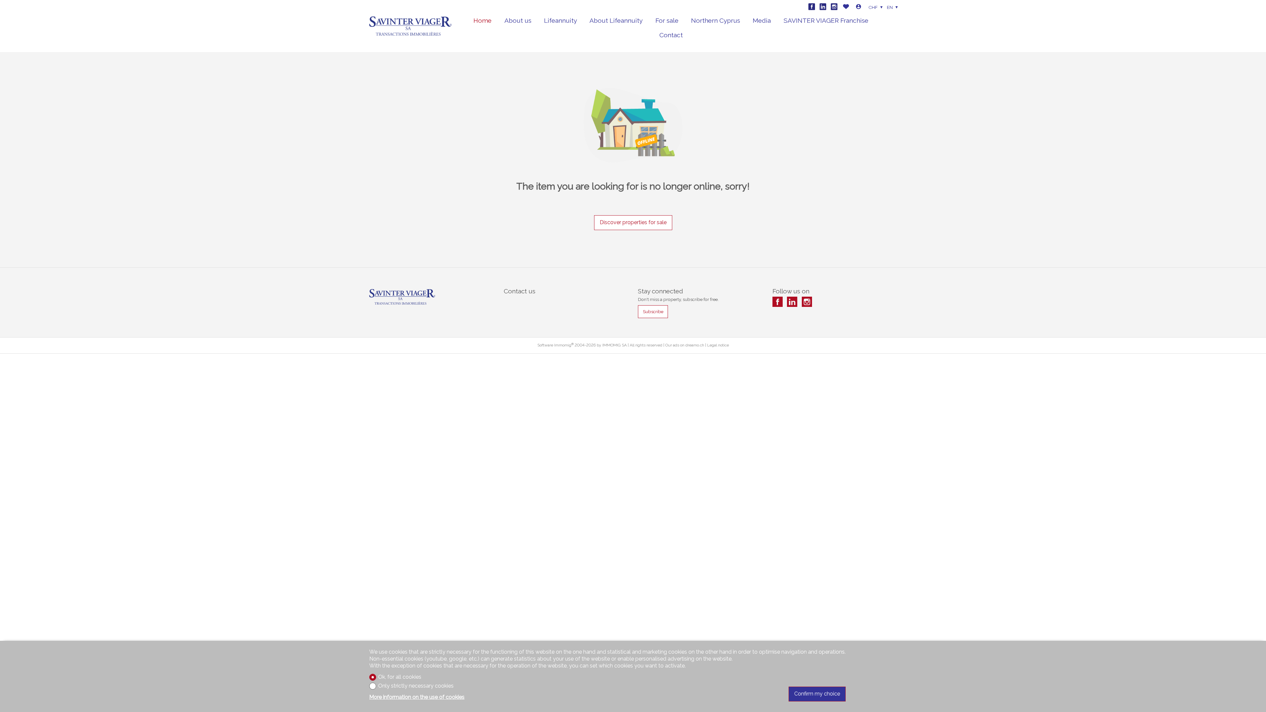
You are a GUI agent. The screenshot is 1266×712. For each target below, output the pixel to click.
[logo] (410, 26)
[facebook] (811, 6)
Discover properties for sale (633, 222)
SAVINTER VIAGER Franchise (826, 20)
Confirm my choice (817, 694)
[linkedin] (823, 6)
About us (517, 20)
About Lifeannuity (616, 20)
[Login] (858, 7)
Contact (671, 35)
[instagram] (834, 6)
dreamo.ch (694, 345)
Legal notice (718, 345)
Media (762, 20)
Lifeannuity (560, 20)
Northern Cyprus (715, 20)
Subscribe (653, 311)
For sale (666, 20)
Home (482, 20)
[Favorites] (846, 7)
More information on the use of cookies (417, 697)
